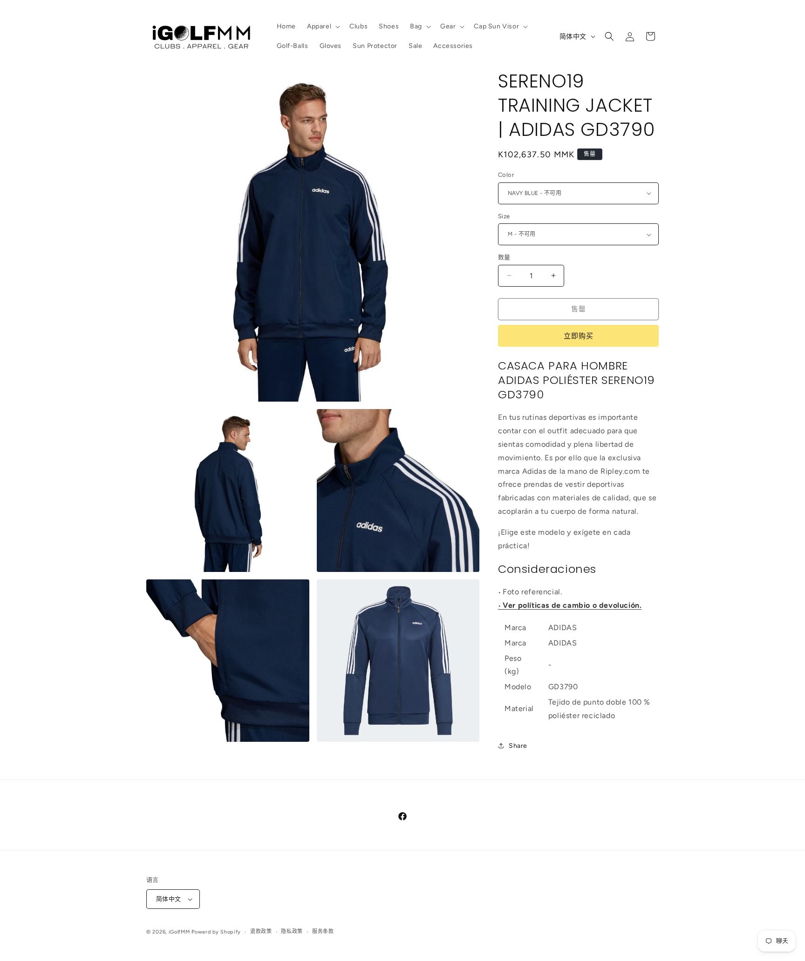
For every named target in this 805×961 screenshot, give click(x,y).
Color (506, 174)
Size (504, 216)
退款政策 (261, 931)
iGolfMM (179, 932)
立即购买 (579, 336)
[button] (322, 26)
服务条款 (323, 931)
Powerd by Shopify (216, 932)
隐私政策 (292, 931)
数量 (504, 257)
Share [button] (518, 746)
